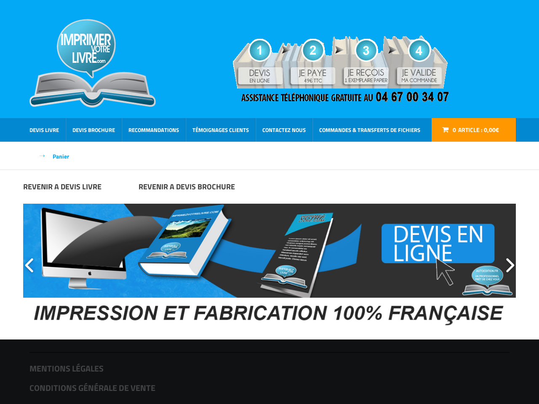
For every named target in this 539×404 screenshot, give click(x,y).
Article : (476, 129)
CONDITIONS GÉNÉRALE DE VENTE (92, 387)
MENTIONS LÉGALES (66, 368)
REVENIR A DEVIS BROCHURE (187, 186)
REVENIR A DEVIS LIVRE (62, 186)
